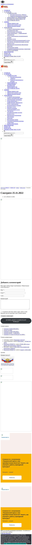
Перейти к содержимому (7, 4)
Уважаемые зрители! (19, 340)
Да (5, 543)
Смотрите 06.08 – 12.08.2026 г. (12, 333)
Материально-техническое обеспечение (17, 44)
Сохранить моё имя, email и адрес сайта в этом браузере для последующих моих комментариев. (14, 312)
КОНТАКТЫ (7, 55)
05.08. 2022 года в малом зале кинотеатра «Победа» (17, 344)
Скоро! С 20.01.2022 (25, 349)
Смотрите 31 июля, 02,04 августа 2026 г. (14, 334)
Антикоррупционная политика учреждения (18, 49)
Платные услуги (11, 39)
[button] (4, 58)
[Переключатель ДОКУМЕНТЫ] (27, 95)
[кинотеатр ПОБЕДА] (4, 7)
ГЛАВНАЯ (7, 10)
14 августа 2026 (8, 330)
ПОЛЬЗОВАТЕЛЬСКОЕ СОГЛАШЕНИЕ (16, 543)
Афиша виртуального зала (14, 24)
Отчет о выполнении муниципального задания (17, 36)
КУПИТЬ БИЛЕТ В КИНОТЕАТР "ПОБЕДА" (16, 320)
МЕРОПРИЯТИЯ (9, 52)
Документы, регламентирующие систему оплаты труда (18, 42)
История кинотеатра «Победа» (18, 14)
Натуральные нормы (12, 47)
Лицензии (10, 46)
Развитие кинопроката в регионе (19, 16)
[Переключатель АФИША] (27, 90)
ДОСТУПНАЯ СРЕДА (13, 20)
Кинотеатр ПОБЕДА (9, 344)
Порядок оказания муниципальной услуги (18, 40)
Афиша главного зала (12, 23)
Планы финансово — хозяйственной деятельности (17, 34)
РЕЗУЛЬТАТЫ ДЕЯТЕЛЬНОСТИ (16, 19)
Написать (12, 477)
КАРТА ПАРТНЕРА (12, 50)
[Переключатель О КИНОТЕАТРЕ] (27, 75)
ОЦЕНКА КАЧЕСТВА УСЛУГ (12, 56)
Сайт (2, 295)
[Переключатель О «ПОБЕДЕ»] (27, 74)
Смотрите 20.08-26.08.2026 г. (11, 329)
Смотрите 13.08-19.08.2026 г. (11, 331)
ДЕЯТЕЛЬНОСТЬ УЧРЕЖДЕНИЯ (16, 17)
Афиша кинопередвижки (13, 26)
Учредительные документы (14, 32)
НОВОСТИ (7, 53)
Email (2, 293)
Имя (2, 290)
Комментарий (4, 298)
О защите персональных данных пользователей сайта (15, 29)
